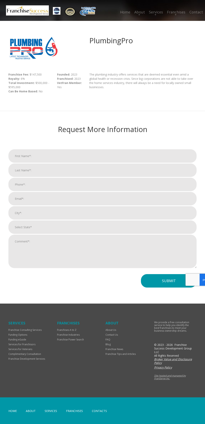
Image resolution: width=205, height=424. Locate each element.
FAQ (108, 339)
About (139, 12)
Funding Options (17, 334)
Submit (169, 280)
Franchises (176, 12)
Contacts (99, 411)
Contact (196, 12)
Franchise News (114, 349)
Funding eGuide (17, 339)
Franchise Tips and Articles (121, 354)
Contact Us (112, 334)
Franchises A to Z (66, 330)
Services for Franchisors (21, 344)
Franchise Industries (68, 334)
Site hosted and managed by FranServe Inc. (170, 377)
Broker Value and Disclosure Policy (173, 361)
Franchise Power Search (70, 339)
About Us (111, 330)
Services (156, 12)
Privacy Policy (163, 367)
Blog (108, 344)
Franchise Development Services (26, 358)
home (12, 411)
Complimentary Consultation (24, 354)
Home (125, 12)
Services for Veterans (20, 349)
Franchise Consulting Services (25, 330)
